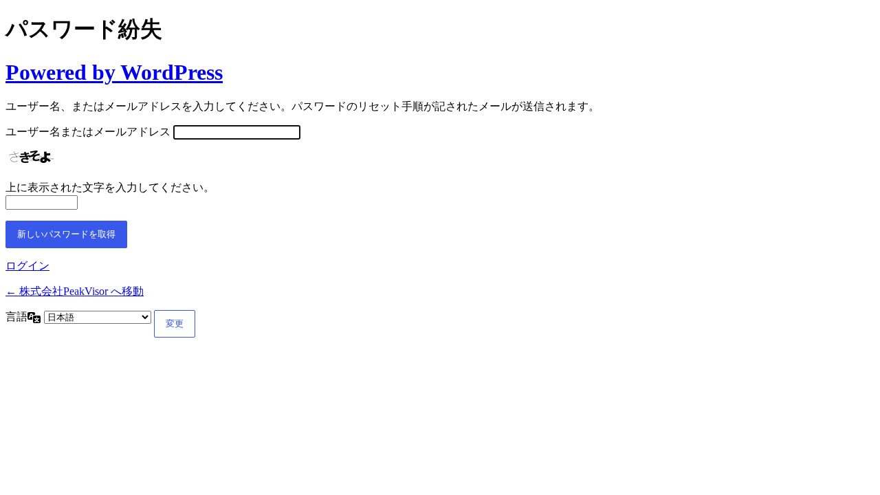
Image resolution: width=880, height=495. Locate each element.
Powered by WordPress (114, 72)
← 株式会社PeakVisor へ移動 (75, 291)
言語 (17, 316)
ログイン (28, 266)
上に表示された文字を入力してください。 (110, 187)
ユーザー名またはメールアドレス (88, 132)
